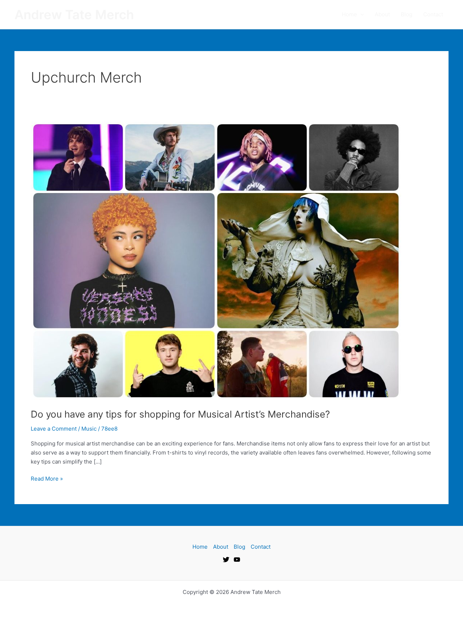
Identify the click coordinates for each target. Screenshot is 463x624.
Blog (406, 14)
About (382, 14)
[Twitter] (226, 559)
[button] (360, 14)
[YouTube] (237, 559)
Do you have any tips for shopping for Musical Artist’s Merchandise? (180, 414)
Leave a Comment (54, 428)
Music (89, 428)
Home (349, 14)
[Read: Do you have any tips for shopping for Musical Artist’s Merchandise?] (216, 260)
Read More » (47, 478)
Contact (433, 14)
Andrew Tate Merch (74, 14)
